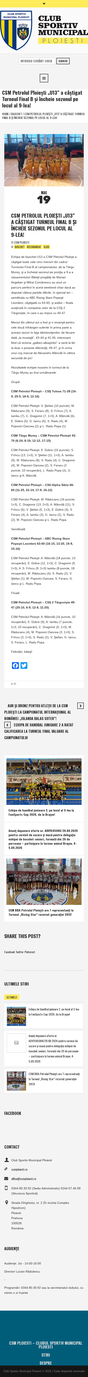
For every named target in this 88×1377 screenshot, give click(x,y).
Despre (46, 1363)
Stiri (45, 1355)
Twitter (20, 952)
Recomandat (34, 247)
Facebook (9, 952)
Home (5, 113)
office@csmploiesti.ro (23, 1178)
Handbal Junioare (32, 800)
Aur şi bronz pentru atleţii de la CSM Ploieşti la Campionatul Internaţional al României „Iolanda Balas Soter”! (37, 712)
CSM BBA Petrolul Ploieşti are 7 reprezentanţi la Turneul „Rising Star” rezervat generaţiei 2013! (41, 912)
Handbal (14, 800)
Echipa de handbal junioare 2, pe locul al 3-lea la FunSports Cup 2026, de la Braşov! (41, 812)
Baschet (16, 113)
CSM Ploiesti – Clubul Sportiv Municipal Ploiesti (45, 1345)
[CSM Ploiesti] (44, 30)
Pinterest (30, 952)
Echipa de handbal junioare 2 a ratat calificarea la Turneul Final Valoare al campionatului (38, 731)
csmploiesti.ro (19, 1169)
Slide (46, 247)
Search (63, 61)
